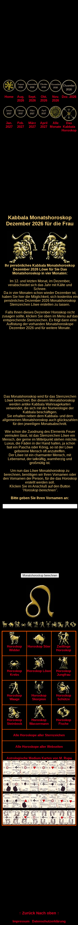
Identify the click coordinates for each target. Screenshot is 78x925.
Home (9, 96)
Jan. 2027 (9, 124)
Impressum (21, 921)
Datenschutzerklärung (49, 921)
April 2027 (43, 124)
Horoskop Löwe (39, 671)
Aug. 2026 (20, 98)
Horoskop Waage (14, 697)
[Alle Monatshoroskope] (56, 117)
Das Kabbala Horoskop (69, 126)
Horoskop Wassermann (39, 721)
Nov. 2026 (55, 98)
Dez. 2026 (69, 96)
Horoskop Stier (39, 646)
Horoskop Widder (14, 648)
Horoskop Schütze (63, 697)
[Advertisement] (39, 41)
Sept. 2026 (32, 98)
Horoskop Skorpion (38, 697)
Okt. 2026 (43, 98)
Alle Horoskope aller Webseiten (39, 746)
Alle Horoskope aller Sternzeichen (39, 735)
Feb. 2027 (20, 124)
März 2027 (32, 124)
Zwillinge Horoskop (63, 648)
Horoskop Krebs (14, 672)
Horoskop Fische (63, 721)
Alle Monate (55, 124)
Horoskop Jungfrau (63, 672)
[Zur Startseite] (9, 90)
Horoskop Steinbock (14, 721)
